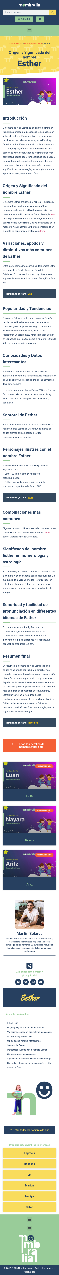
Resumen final (14, 1067)
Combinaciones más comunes (21, 1054)
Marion (29, 1185)
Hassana (29, 1164)
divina (42, 231)
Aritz (29, 884)
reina (53, 214)
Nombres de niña (33, 43)
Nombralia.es (15, 43)
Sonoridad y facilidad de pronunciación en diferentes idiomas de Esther (30, 1063)
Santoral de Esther (16, 1045)
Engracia (29, 1153)
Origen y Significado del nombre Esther (26, 1027)
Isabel (47, 532)
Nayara (29, 840)
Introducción (13, 1023)
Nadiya (29, 1196)
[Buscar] (52, 12)
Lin (29, 1174)
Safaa (29, 1207)
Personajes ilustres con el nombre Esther (27, 1049)
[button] (29, 30)
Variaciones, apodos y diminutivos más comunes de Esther (30, 1032)
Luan (29, 796)
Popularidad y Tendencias (19, 1036)
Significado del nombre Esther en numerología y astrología (30, 1058)
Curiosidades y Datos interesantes (24, 1041)
